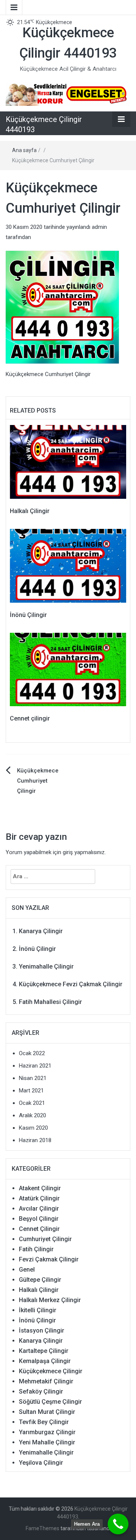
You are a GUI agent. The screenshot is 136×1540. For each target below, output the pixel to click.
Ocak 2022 (32, 1053)
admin (99, 227)
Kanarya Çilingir (41, 931)
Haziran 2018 (35, 1140)
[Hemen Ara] (118, 1524)
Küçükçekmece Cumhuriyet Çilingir (38, 780)
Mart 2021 (31, 1090)
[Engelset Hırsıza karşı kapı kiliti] (68, 93)
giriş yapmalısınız (84, 852)
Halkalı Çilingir (29, 511)
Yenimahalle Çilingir (46, 966)
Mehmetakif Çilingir (46, 1381)
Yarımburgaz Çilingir (47, 1432)
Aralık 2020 (32, 1115)
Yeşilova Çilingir (41, 1462)
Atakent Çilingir (40, 1188)
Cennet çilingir (30, 718)
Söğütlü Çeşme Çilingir (50, 1401)
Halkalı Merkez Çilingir (50, 1300)
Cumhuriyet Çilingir (45, 1239)
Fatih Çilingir (36, 1249)
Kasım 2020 (33, 1127)
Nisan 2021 (32, 1078)
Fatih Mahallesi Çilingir (50, 1001)
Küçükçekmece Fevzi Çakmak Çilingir (70, 984)
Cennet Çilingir (39, 1228)
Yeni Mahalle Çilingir (47, 1442)
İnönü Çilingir (28, 614)
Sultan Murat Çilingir (47, 1411)
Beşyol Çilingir (39, 1218)
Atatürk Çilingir (39, 1198)
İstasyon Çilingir (41, 1330)
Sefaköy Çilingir (41, 1391)
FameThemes (42, 1528)
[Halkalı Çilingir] (68, 461)
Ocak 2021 (32, 1103)
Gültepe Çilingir (40, 1279)
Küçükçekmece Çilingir (50, 1371)
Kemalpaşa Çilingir (45, 1361)
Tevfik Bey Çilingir (44, 1422)
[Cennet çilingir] (68, 669)
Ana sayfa (24, 150)
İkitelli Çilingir (37, 1310)
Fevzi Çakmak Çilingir (49, 1259)
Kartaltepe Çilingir (43, 1350)
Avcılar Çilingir (39, 1208)
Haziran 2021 (35, 1065)
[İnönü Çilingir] (68, 565)
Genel (27, 1269)
